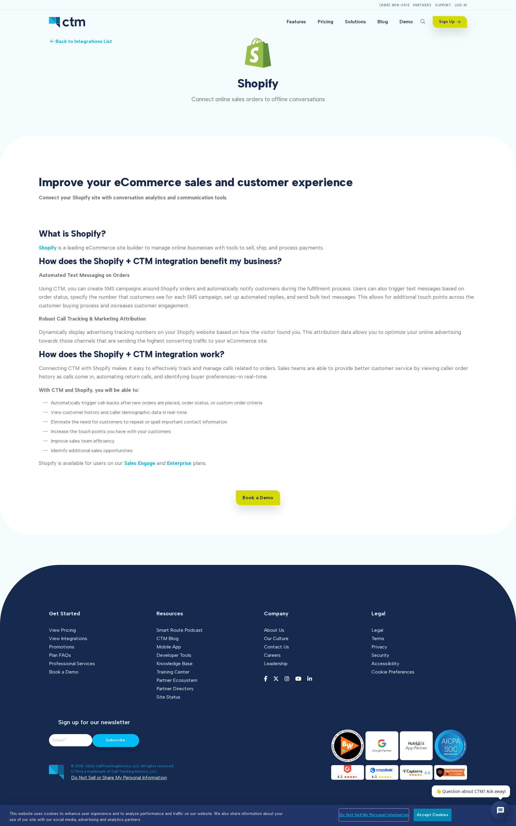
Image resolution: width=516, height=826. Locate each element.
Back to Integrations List (83, 41)
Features (296, 21)
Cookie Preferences (392, 672)
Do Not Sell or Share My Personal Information (119, 777)
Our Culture (276, 638)
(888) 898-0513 (394, 5)
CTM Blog (167, 638)
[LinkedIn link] (309, 679)
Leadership (276, 663)
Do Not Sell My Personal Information (373, 815)
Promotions (61, 647)
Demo (406, 21)
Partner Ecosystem (176, 680)
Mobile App (168, 647)
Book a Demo (64, 672)
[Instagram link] (287, 679)
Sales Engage (139, 463)
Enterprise (179, 463)
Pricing (325, 21)
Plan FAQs (60, 655)
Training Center (172, 672)
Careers (272, 655)
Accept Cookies (432, 815)
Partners (422, 5)
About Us (274, 630)
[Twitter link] (276, 679)
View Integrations (68, 638)
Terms (377, 638)
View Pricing (62, 630)
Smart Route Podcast (179, 630)
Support (443, 5)
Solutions (355, 21)
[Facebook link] (265, 679)
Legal (377, 630)
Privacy (379, 647)
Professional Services (72, 663)
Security (380, 655)
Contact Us (276, 647)
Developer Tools (173, 655)
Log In (461, 5)
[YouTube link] (298, 679)
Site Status (168, 697)
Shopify (47, 248)
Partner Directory (175, 688)
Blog (382, 21)
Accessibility (385, 663)
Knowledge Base (174, 663)
